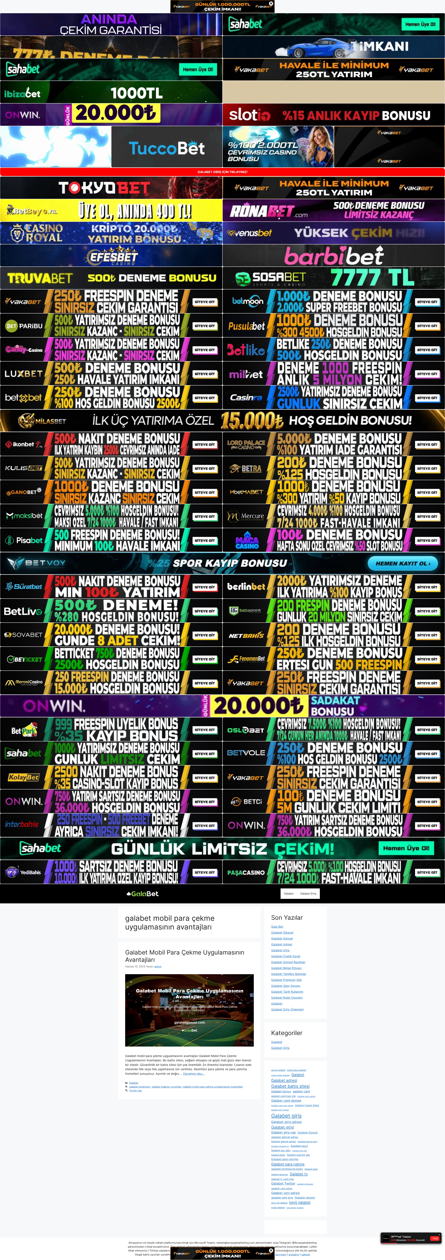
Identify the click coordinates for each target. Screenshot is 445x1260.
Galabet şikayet (305, 1197)
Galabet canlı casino (306, 1096)
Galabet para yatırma (284, 1159)
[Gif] (222, 421)
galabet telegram (279, 1174)
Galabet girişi (282, 1127)
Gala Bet (277, 926)
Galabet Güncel (282, 938)
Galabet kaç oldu (280, 1150)
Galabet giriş (286, 1116)
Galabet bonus (281, 1091)
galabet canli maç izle (283, 1096)
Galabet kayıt (299, 1146)
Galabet (288, 893)
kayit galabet (299, 1202)
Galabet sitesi (311, 1169)
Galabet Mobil (278, 1155)
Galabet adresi (284, 1080)
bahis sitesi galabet (296, 1070)
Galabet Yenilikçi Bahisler (288, 974)
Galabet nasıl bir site (298, 1155)
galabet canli (301, 1091)
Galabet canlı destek (286, 1100)
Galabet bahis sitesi (290, 1086)
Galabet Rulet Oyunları (287, 997)
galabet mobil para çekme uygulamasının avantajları (213, 1086)
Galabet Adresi (281, 944)
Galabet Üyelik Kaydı (285, 956)
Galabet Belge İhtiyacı (286, 968)
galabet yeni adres (281, 1188)
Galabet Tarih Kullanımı (287, 991)
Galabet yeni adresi (285, 1193)
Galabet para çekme (288, 1164)
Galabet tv (299, 1174)
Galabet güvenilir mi (280, 1146)
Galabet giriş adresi (286, 1122)
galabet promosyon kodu (287, 1169)
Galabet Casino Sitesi (307, 1105)
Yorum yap (135, 1090)
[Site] (111, 301)
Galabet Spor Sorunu (285, 986)
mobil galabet (278, 1207)
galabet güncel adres (284, 1137)
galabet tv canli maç (282, 1179)
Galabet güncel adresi (283, 1141)
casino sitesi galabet (280, 1075)
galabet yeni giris (282, 1197)
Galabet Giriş (308, 893)
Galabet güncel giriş (307, 1141)
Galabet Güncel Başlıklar (288, 962)
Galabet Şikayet (282, 932)
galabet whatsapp (305, 1184)
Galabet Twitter (283, 1184)
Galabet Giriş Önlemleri (287, 1009)
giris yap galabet (279, 1203)
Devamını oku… (193, 1073)
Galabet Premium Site (286, 980)
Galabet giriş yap (283, 1132)
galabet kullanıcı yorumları (166, 1086)
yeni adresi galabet (295, 1208)
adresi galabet (278, 1070)
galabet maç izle (299, 1151)
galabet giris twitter (280, 1110)
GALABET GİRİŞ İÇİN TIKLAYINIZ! (223, 172)
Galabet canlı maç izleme (282, 1105)
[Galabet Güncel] (142, 893)
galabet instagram (139, 1086)
